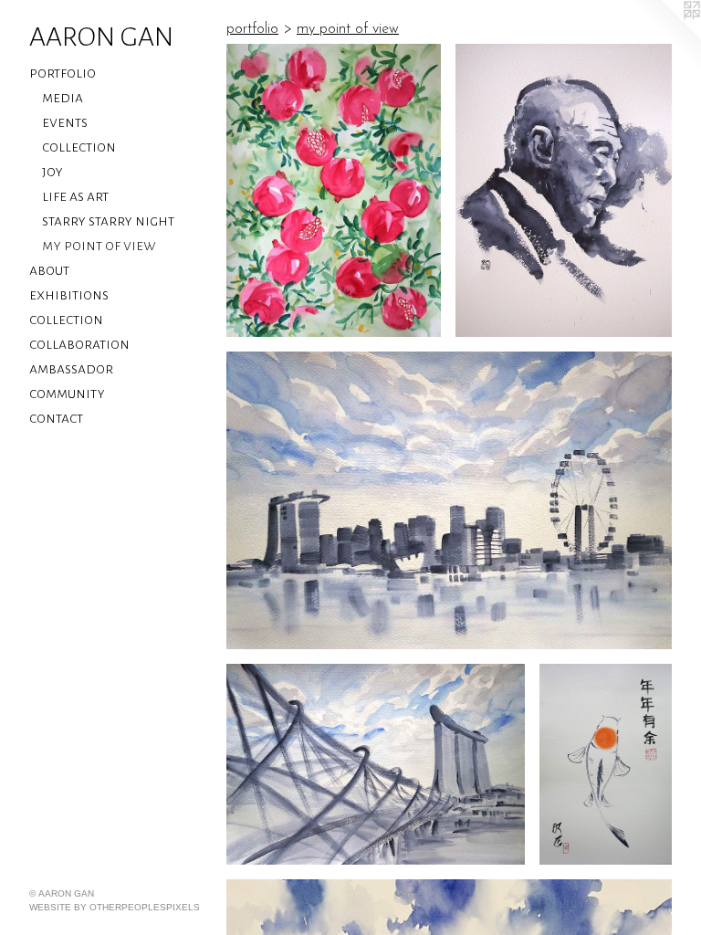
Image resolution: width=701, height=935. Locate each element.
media (62, 97)
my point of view (99, 245)
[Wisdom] (563, 190)
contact (56, 418)
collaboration (79, 344)
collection (79, 147)
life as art (75, 196)
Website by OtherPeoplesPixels (114, 907)
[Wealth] (375, 764)
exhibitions (69, 295)
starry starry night (108, 221)
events (65, 122)
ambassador (71, 369)
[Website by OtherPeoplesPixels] (664, 36)
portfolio (62, 73)
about (49, 270)
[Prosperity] (333, 190)
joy (52, 171)
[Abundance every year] (605, 764)
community (67, 393)
